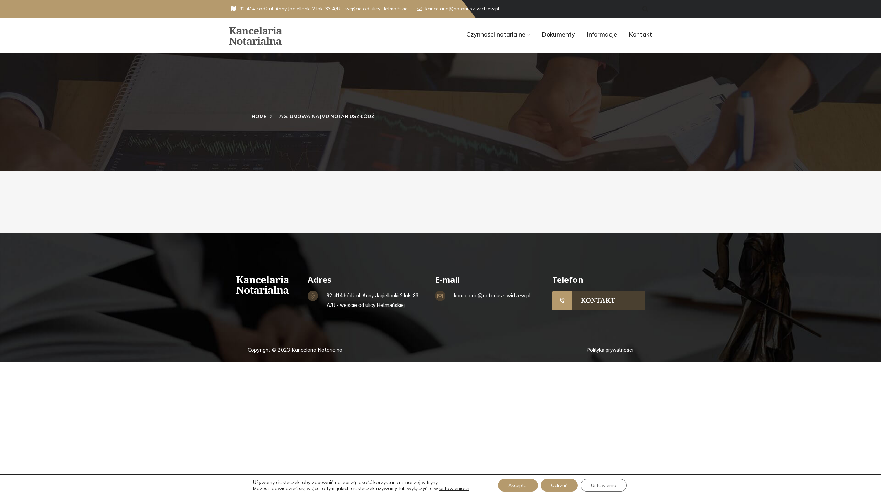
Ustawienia (603, 485)
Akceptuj (518, 485)
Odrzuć (559, 485)
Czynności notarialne (496, 34)
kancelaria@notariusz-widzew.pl (462, 9)
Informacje (602, 34)
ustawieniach (454, 488)
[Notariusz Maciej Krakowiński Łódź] (278, 36)
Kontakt (640, 34)
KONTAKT (598, 300)
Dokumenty (558, 34)
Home (259, 116)
